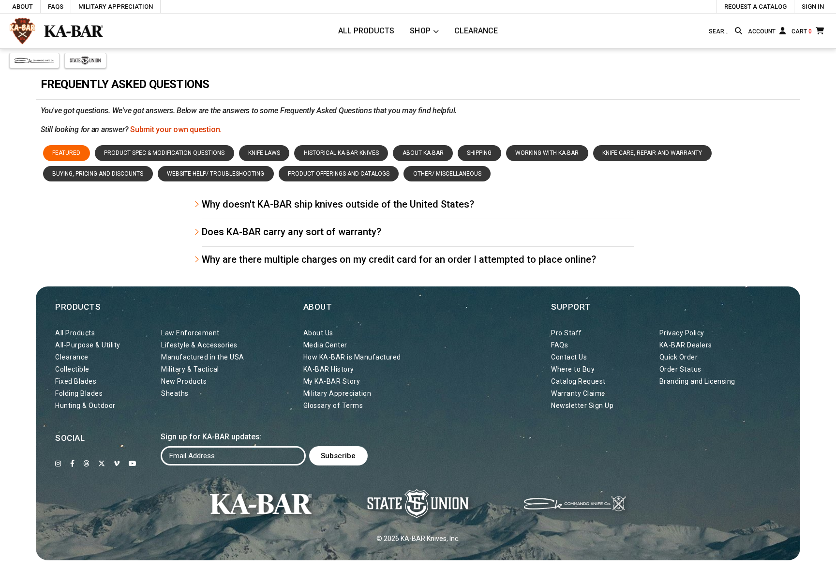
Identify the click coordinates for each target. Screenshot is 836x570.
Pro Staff (566, 333)
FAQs (55, 6)
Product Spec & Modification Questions (164, 153)
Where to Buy (573, 369)
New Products (184, 381)
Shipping (479, 153)
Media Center (325, 345)
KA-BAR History (328, 369)
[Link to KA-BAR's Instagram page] (58, 463)
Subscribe (338, 455)
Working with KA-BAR (547, 153)
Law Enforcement (190, 333)
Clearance (476, 30)
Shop (420, 30)
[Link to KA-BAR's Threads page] (86, 463)
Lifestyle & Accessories (199, 345)
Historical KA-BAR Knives (341, 153)
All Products (366, 30)
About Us (318, 333)
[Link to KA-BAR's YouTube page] (133, 463)
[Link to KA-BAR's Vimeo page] (117, 463)
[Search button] (738, 31)
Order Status (680, 369)
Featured (66, 153)
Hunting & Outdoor (85, 405)
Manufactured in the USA (202, 357)
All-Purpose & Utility (87, 345)
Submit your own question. (176, 129)
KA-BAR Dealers (685, 345)
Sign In (813, 6)
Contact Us (569, 357)
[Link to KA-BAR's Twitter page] (101, 463)
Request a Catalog (755, 6)
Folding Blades (79, 393)
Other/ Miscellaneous (447, 173)
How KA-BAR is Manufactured (352, 357)
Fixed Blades (75, 381)
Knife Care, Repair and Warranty (652, 153)
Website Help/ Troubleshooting (215, 173)
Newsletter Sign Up (582, 405)
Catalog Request (578, 381)
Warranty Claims (578, 393)
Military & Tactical (190, 369)
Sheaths (175, 393)
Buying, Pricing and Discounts (97, 173)
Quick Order (678, 357)
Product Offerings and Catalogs (338, 173)
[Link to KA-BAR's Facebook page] (72, 463)
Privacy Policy (681, 333)
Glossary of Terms (333, 405)
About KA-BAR (423, 153)
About (22, 6)
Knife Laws (264, 153)
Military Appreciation (115, 6)
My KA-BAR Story (331, 381)
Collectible (72, 369)
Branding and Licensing (697, 381)
